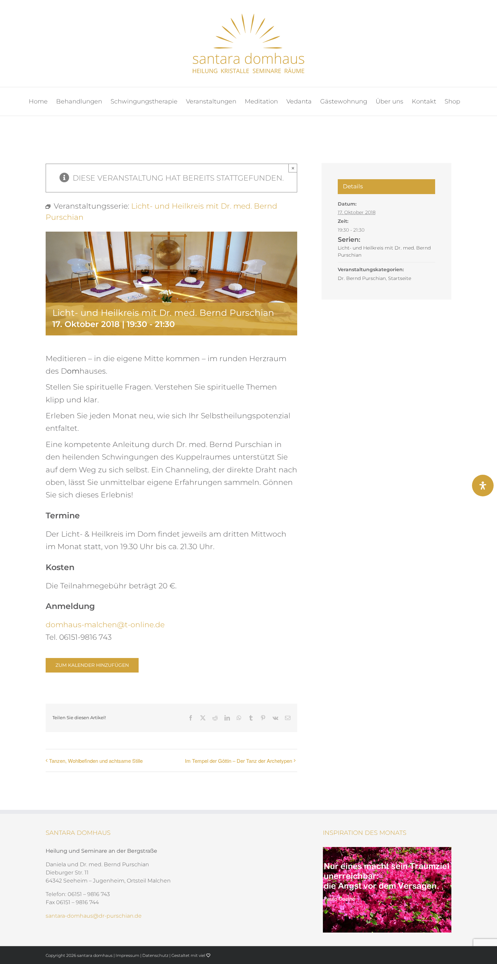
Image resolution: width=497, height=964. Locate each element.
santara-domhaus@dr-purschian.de (94, 916)
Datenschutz (155, 955)
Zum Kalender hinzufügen (92, 665)
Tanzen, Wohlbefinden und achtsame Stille (96, 760)
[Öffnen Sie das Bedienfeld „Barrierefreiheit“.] (483, 485)
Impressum (127, 955)
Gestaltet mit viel (188, 955)
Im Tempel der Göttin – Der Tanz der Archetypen (238, 760)
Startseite (399, 278)
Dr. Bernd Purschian (362, 278)
